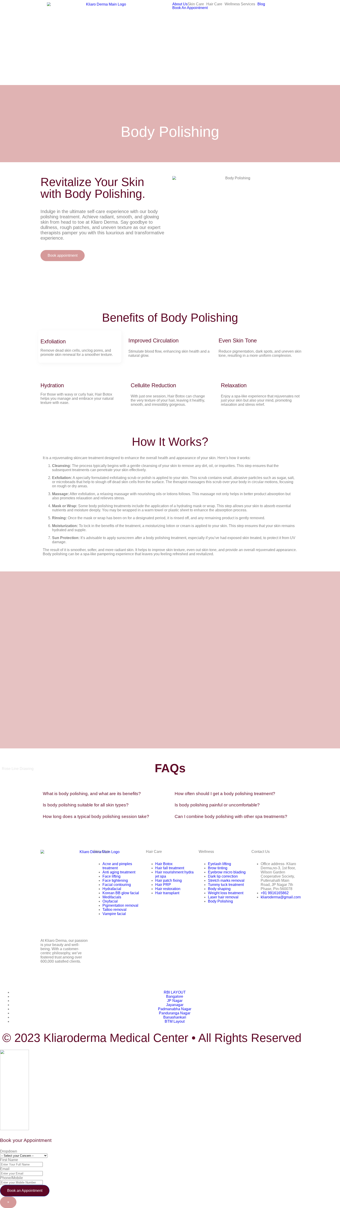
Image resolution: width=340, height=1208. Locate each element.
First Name (9, 1160)
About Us (180, 4)
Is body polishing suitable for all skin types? (86, 804)
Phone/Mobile (11, 1178)
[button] (197, 4)
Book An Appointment (190, 8)
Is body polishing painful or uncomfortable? (217, 804)
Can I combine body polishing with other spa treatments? (231, 816)
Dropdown (8, 1151)
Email (4, 1169)
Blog (261, 4)
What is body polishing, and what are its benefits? (92, 793)
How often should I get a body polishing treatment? (225, 793)
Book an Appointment (24, 1191)
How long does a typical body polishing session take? (96, 816)
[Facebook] (46, 977)
